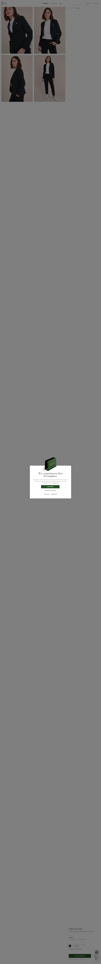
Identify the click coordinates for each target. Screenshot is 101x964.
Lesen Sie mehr (55, 483)
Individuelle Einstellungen (50, 490)
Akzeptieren (50, 486)
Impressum (46, 494)
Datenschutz (54, 494)
